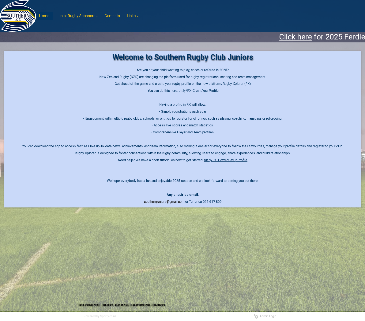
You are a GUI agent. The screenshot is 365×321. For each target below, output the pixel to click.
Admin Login (267, 316)
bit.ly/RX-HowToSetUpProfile (225, 160)
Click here (252, 37)
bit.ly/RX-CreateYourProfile (199, 91)
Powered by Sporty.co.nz (100, 316)
